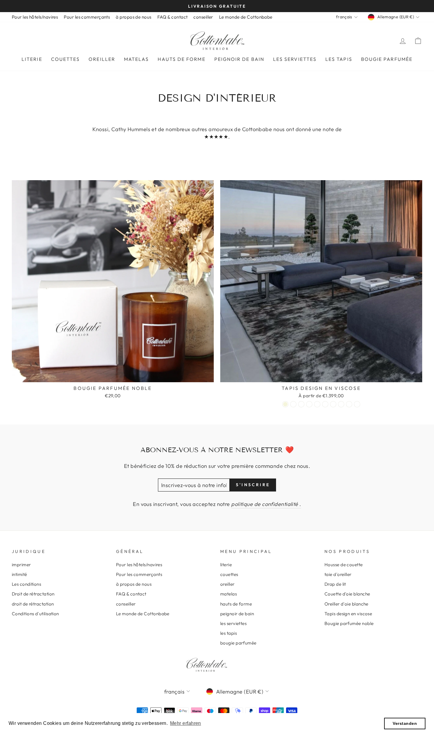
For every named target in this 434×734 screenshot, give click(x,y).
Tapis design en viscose (348, 613)
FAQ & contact (172, 17)
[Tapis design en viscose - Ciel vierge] (309, 404)
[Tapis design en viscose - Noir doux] (349, 404)
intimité (19, 574)
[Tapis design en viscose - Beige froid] (293, 404)
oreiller (102, 59)
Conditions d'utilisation (35, 613)
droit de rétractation (33, 604)
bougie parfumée (386, 59)
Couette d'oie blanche (347, 594)
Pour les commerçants (87, 17)
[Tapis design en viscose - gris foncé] (341, 404)
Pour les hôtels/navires (35, 17)
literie (32, 59)
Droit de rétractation (33, 594)
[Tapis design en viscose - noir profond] (357, 404)
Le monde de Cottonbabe (246, 17)
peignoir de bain (239, 59)
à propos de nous (133, 17)
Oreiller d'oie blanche (346, 604)
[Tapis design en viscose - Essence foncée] (333, 404)
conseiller (203, 17)
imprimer (21, 564)
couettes (65, 59)
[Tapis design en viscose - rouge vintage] (325, 404)
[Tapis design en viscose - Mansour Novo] (301, 404)
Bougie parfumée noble (348, 623)
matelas (136, 59)
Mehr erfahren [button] (185, 723)
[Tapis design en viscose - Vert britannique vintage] (317, 404)
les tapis (338, 59)
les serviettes (294, 59)
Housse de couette (343, 564)
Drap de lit (335, 584)
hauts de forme (181, 59)
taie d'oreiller (338, 574)
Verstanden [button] (405, 723)
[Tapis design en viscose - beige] (285, 404)
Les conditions (26, 584)
